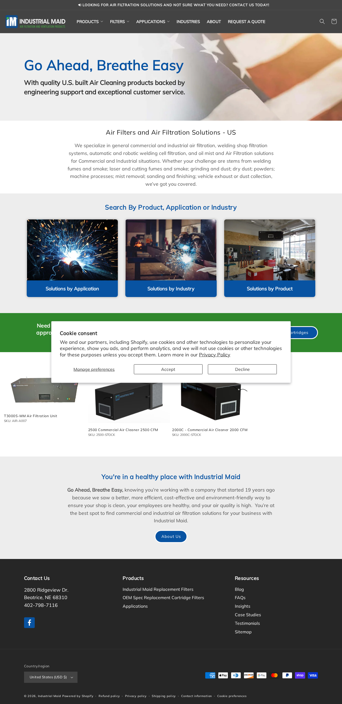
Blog (239, 589)
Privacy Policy (214, 354)
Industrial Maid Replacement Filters (158, 589)
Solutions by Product (270, 289)
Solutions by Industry (171, 289)
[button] (90, 21)
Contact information (196, 696)
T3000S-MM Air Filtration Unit (30, 416)
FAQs (240, 597)
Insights (242, 606)
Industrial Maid (49, 696)
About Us (171, 536)
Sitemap (243, 631)
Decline (242, 369)
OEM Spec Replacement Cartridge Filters (163, 597)
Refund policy (109, 696)
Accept (168, 369)
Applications (135, 606)
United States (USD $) (48, 677)
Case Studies (248, 614)
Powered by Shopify (78, 696)
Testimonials (247, 623)
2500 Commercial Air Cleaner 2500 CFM (123, 430)
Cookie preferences (232, 696)
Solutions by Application (72, 289)
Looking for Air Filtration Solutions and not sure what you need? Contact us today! (175, 5)
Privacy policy (136, 696)
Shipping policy (164, 696)
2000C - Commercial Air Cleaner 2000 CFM (209, 430)
